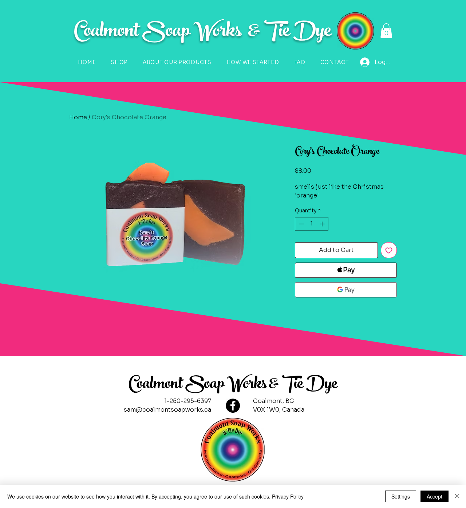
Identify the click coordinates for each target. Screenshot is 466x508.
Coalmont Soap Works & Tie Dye (233, 385)
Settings (400, 496)
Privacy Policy (288, 496)
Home (78, 117)
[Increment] (322, 223)
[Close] (457, 496)
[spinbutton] (311, 223)
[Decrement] (300, 223)
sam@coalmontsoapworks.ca (167, 409)
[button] (386, 30)
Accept (434, 496)
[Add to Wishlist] (389, 250)
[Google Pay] (346, 289)
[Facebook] (233, 406)
